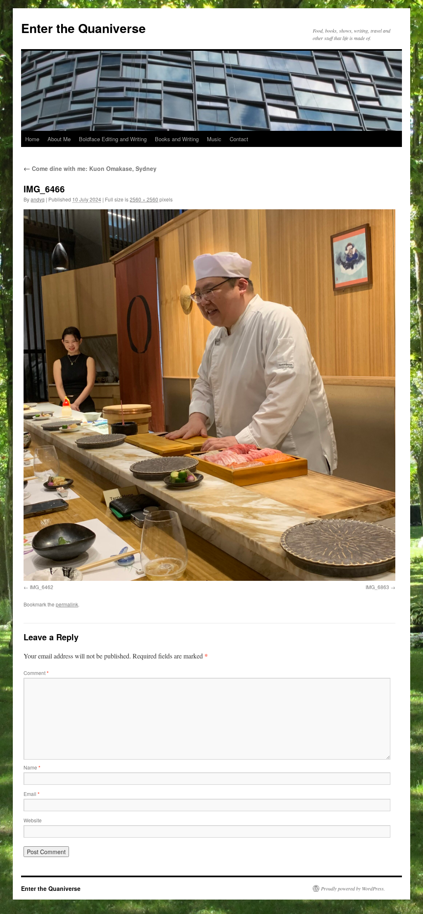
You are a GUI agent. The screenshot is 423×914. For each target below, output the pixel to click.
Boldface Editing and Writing (113, 139)
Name (32, 767)
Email (32, 793)
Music (214, 139)
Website (33, 820)
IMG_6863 (377, 586)
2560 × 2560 (144, 199)
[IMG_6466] (209, 395)
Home (32, 139)
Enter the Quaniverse (83, 28)
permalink (67, 604)
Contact (239, 139)
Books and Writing (177, 139)
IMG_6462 (41, 586)
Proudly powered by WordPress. (353, 888)
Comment (36, 672)
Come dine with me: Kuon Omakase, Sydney (90, 168)
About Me (59, 139)
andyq (38, 199)
